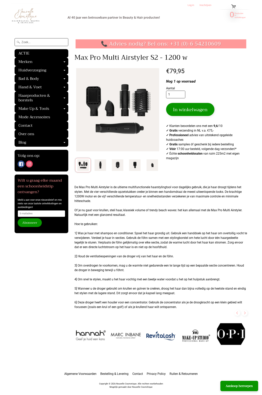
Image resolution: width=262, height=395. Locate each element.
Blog (43, 143)
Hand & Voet (43, 87)
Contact (25, 125)
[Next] (244, 313)
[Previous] (237, 313)
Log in (191, 5)
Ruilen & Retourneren (184, 374)
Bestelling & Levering (114, 374)
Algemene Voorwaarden (80, 374)
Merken (43, 62)
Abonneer (29, 222)
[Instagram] (29, 164)
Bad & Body (43, 79)
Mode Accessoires (34, 117)
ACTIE (23, 53)
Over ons (26, 134)
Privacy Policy (156, 374)
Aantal (170, 88)
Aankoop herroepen (239, 385)
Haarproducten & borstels (43, 98)
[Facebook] (21, 164)
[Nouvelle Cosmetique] (25, 17)
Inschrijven (205, 5)
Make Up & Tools (43, 109)
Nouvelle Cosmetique (126, 384)
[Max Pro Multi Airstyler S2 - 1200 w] (83, 165)
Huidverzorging (43, 71)
